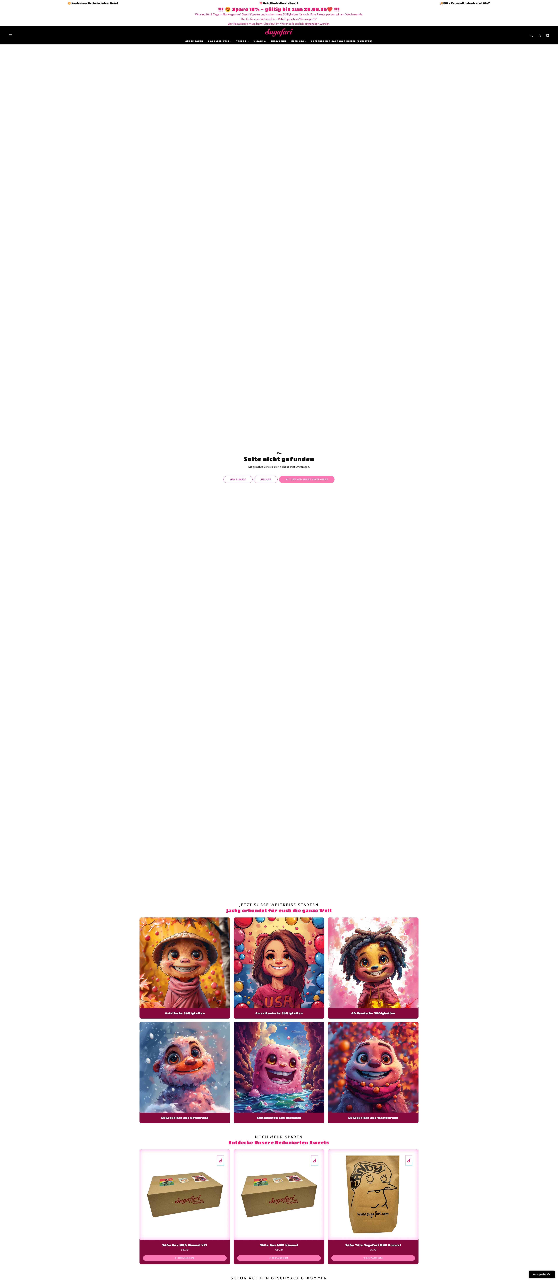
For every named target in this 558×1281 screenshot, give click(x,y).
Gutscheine (279, 41)
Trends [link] (241, 41)
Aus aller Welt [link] (218, 41)
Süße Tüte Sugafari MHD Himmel (373, 1245)
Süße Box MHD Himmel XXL (185, 1245)
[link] (539, 35)
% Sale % (259, 41)
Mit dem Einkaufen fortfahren (307, 479)
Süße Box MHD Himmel (279, 1245)
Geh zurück (238, 479)
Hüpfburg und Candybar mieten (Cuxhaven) (341, 41)
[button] (10, 35)
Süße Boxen (194, 41)
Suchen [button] (266, 479)
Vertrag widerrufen (542, 1274)
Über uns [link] (297, 41)
